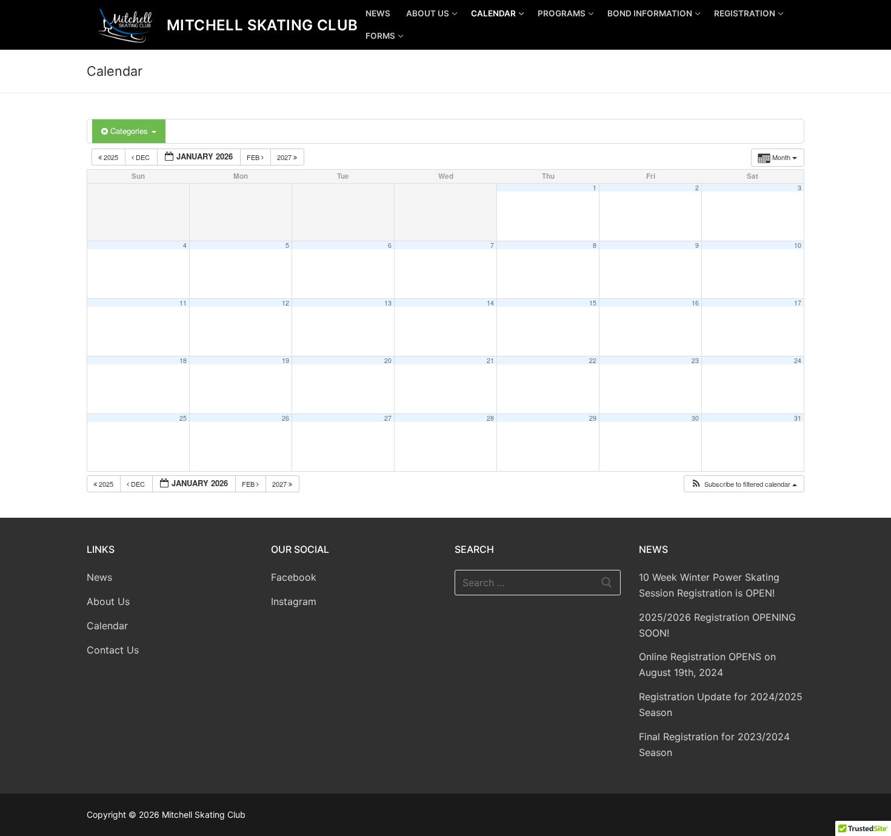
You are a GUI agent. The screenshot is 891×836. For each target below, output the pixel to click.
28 (490, 418)
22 (592, 360)
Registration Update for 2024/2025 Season (721, 704)
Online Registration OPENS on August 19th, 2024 (707, 664)
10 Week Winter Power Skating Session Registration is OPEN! (709, 585)
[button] (743, 484)
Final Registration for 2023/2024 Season (714, 744)
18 (183, 360)
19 (285, 360)
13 (388, 302)
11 (183, 302)
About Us (108, 601)
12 (285, 302)
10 (797, 245)
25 (183, 418)
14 (490, 302)
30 (695, 418)
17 (797, 302)
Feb (254, 157)
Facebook (293, 577)
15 (592, 302)
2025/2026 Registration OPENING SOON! (717, 625)
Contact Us (113, 650)
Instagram (293, 601)
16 (695, 302)
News (99, 577)
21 (490, 360)
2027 (285, 157)
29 (592, 418)
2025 (111, 157)
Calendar (107, 626)
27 (388, 418)
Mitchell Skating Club (262, 25)
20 (388, 360)
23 (695, 360)
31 (797, 418)
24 (797, 360)
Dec (143, 157)
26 (285, 418)
